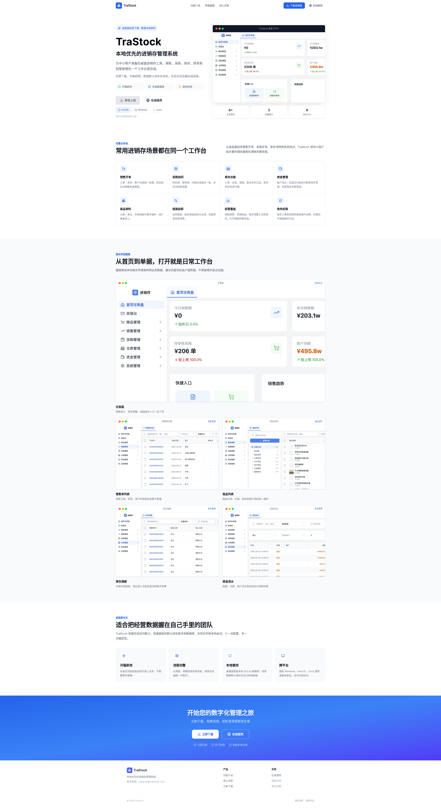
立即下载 (207, 734)
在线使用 (237, 734)
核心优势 (224, 5)
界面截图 (210, 5)
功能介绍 (195, 5)
